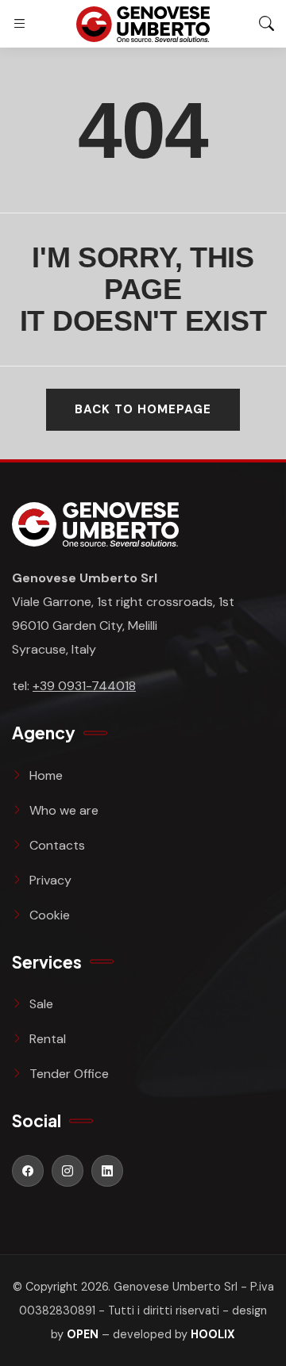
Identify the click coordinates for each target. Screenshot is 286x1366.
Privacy (50, 880)
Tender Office (69, 1073)
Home (46, 775)
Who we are (64, 810)
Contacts (57, 845)
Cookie (49, 915)
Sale (41, 1004)
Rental (47, 1038)
